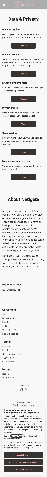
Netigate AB (8, 377)
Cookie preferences (23, 469)
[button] (23, 177)
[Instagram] (25, 390)
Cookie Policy (17, 436)
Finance (6, 346)
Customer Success (11, 354)
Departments (8, 318)
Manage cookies (10, 334)
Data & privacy (9, 329)
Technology (8, 358)
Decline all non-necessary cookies (23, 462)
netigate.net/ (23, 385)
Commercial (8, 361)
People (5, 322)
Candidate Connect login (23, 405)
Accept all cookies (23, 455)
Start (4, 314)
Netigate (6, 374)
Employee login (23, 402)
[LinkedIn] (22, 390)
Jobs (4, 326)
